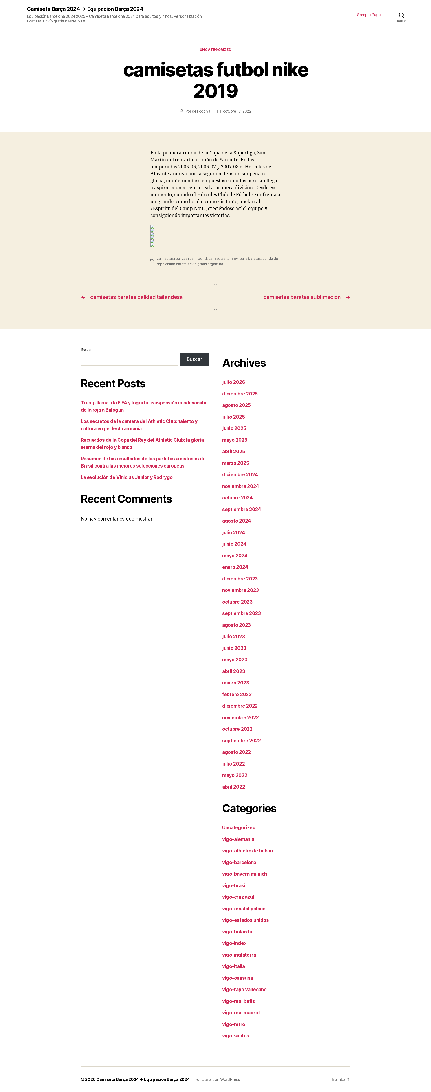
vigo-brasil (234, 885)
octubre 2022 (237, 729)
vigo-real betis (238, 1001)
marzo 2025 (235, 463)
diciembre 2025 (240, 394)
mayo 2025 (234, 440)
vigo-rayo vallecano (244, 989)
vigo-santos (235, 1036)
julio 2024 (233, 532)
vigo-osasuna (237, 978)
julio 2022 (233, 764)
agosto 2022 (236, 752)
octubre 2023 (237, 602)
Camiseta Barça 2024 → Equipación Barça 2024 (85, 9)
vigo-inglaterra (239, 955)
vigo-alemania (238, 839)
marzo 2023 (235, 683)
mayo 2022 (234, 775)
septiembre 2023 (241, 613)
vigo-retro (233, 1024)
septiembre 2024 (241, 509)
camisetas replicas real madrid (182, 258)
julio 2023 (233, 636)
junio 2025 (234, 428)
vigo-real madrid (241, 1012)
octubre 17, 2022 (237, 111)
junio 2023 (234, 648)
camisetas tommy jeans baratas (234, 258)
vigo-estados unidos (245, 920)
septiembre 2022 (241, 740)
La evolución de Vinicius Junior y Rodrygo (126, 477)
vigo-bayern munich (244, 874)
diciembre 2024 (240, 474)
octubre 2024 (237, 498)
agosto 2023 (236, 625)
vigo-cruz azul (238, 897)
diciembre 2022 (240, 706)
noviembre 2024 (240, 486)
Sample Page (369, 14)
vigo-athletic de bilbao (247, 851)
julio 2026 (233, 382)
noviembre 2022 (240, 717)
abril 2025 (233, 451)
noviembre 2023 (240, 590)
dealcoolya (201, 111)
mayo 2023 (234, 659)
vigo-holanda (237, 932)
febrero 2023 (237, 694)
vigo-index (234, 943)
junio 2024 (234, 544)
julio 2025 (233, 417)
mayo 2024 (235, 555)
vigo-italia (233, 966)
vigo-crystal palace (244, 908)
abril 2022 (233, 787)
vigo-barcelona (239, 862)
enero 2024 (235, 567)
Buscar (86, 349)
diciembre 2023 (240, 579)
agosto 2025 (236, 405)
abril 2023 (233, 671)
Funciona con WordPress (217, 1079)
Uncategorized (215, 50)
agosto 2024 (236, 521)
